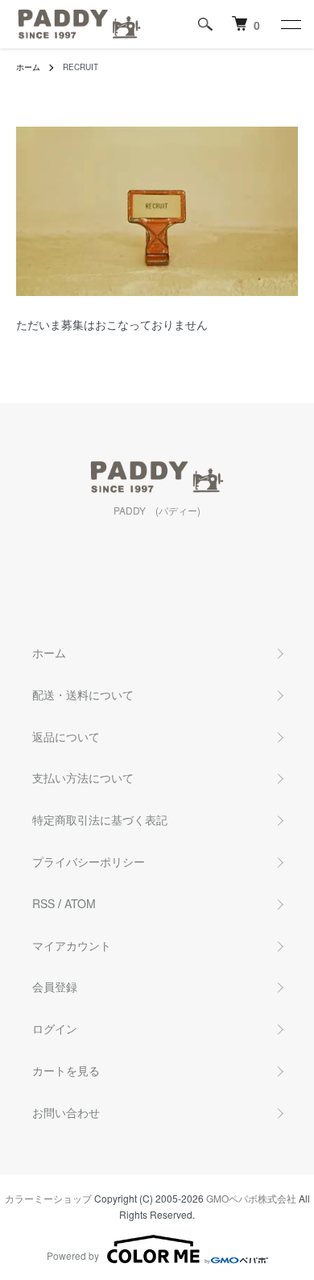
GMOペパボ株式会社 (251, 1198)
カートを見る (66, 1070)
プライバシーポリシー (88, 861)
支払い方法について (83, 777)
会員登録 (54, 986)
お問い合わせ (66, 1112)
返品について (66, 736)
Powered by (73, 1255)
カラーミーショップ (48, 1198)
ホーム (28, 67)
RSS (43, 903)
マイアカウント (71, 945)
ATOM (80, 903)
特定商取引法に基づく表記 (99, 819)
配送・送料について (83, 694)
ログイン (54, 1028)
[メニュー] (290, 24)
